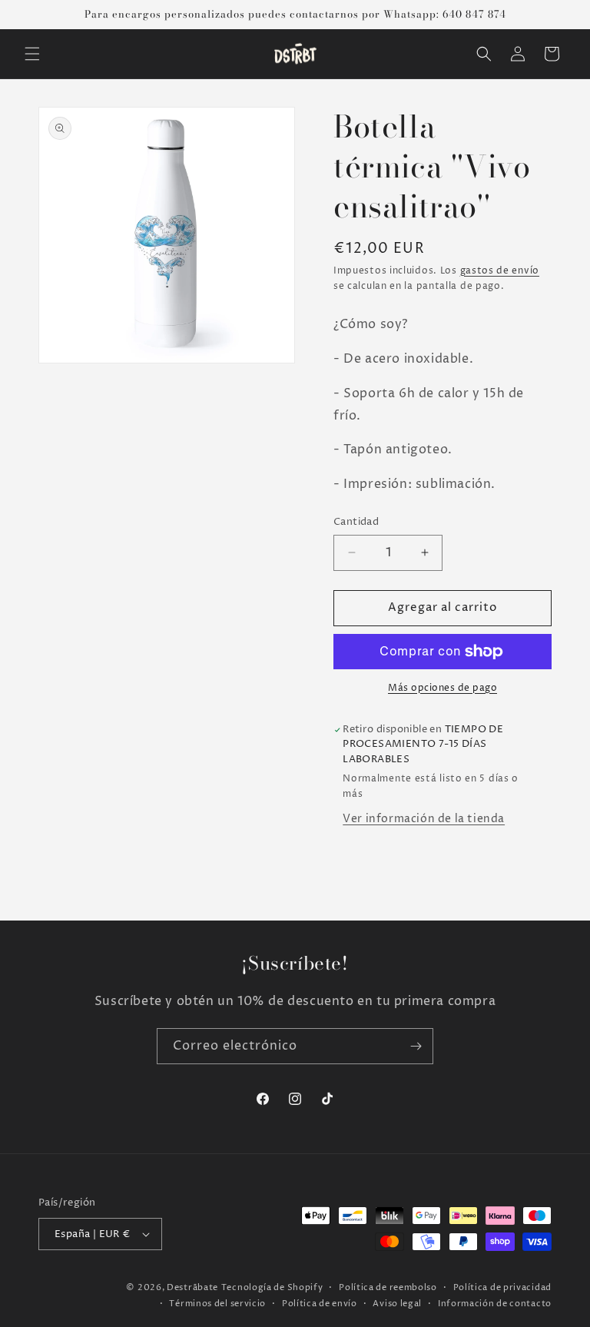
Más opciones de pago (442, 688)
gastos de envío (500, 270)
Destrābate (192, 1287)
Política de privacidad (502, 1287)
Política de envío (319, 1303)
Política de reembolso (388, 1287)
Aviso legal (397, 1303)
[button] (32, 54)
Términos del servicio (217, 1303)
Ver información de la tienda (424, 818)
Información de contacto (495, 1303)
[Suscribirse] (416, 1046)
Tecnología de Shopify (272, 1287)
